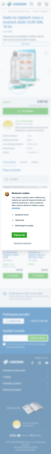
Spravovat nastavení (22, 243)
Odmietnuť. (16, 208)
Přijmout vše (19, 235)
